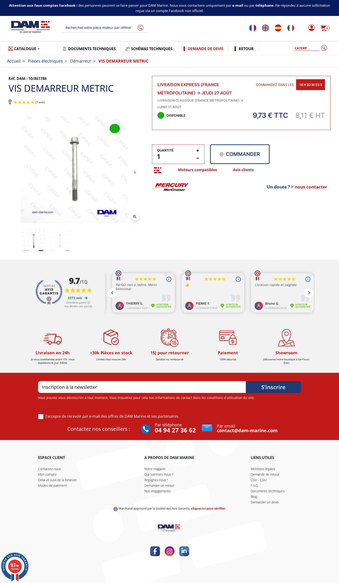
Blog (254, 496)
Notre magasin (154, 469)
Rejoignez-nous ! (156, 480)
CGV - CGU (259, 480)
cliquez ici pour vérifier (208, 508)
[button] (325, 28)
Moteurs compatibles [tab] (197, 169)
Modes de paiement (52, 485)
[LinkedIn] (184, 551)
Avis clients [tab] (243, 169)
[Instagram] (169, 551)
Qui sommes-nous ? (158, 474)
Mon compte (47, 474)
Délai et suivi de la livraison (57, 480)
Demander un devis (265, 502)
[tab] (158, 170)
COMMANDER (243, 154)
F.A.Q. (255, 485)
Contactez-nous (49, 469)
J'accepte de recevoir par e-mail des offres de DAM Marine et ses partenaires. (112, 416)
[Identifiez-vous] (310, 28)
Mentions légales (263, 469)
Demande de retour (265, 474)
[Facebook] (155, 551)
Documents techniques (268, 491)
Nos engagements (157, 491)
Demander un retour (159, 485)
